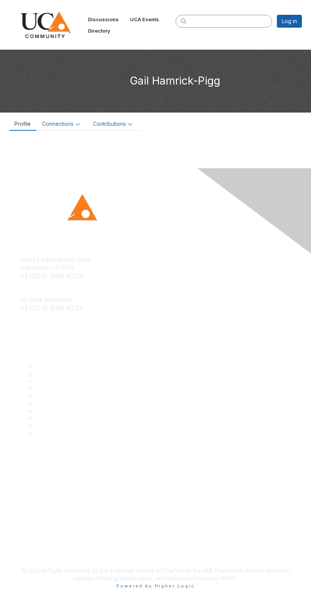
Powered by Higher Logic (155, 586)
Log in (289, 21)
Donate (44, 373)
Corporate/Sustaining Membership (78, 366)
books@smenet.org (44, 321)
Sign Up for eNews (59, 380)
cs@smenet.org (39, 288)
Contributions (109, 124)
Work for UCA (52, 410)
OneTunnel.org (53, 403)
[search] (184, 21)
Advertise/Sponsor (58, 388)
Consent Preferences (62, 425)
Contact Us (49, 433)
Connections (58, 124)
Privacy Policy (53, 418)
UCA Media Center (58, 396)
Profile (22, 124)
